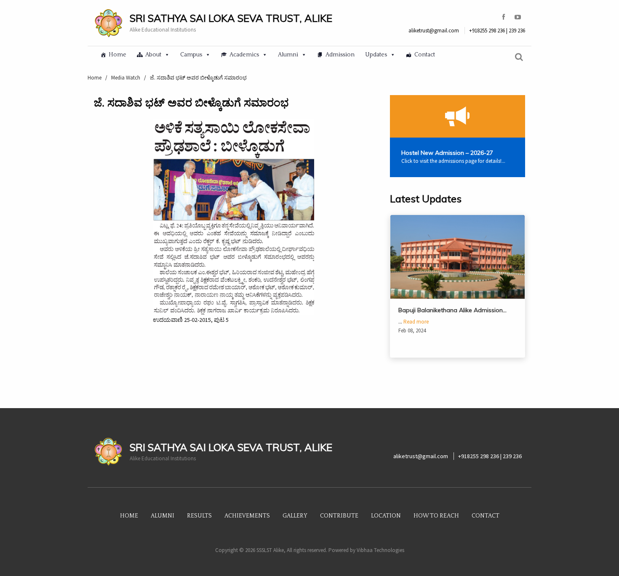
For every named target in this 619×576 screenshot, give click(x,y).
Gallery (295, 515)
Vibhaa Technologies (380, 550)
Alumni (288, 54)
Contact (424, 54)
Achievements (247, 515)
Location (386, 515)
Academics (244, 54)
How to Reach (436, 515)
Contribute (339, 515)
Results (199, 515)
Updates (376, 54)
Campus (191, 54)
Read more (416, 321)
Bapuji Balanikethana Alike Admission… (452, 310)
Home (117, 54)
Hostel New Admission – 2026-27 (447, 153)
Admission (340, 54)
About (153, 54)
